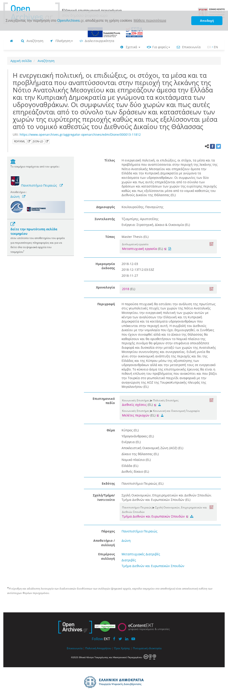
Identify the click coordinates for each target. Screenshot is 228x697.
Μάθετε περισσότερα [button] (150, 20)
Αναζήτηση (34, 41)
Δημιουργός (105, 207)
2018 (126, 289)
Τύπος (110, 237)
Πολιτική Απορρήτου (98, 648)
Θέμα (111, 430)
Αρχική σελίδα (21, 61)
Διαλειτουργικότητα (99, 41)
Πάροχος (108, 531)
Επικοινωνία (191, 47)
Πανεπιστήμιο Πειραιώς (39, 185)
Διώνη (15, 196)
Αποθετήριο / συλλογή (104, 542)
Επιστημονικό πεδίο (104, 400)
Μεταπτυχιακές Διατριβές (141, 554)
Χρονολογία (105, 287)
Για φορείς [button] (159, 47)
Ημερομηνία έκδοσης (105, 266)
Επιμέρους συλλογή (106, 556)
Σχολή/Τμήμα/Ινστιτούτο (104, 497)
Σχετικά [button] (131, 47)
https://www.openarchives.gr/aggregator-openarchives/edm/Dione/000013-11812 (80, 134)
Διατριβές (129, 560)
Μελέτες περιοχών (135, 415)
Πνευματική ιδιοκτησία (147, 648)
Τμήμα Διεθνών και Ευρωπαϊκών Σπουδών (154, 516)
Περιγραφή (106, 304)
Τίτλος (109, 160)
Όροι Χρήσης (122, 648)
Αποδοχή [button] (207, 20)
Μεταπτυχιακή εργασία (139, 249)
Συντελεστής (105, 219)
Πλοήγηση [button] (63, 41)
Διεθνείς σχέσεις (134, 404)
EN (216, 47)
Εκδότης (108, 483)
